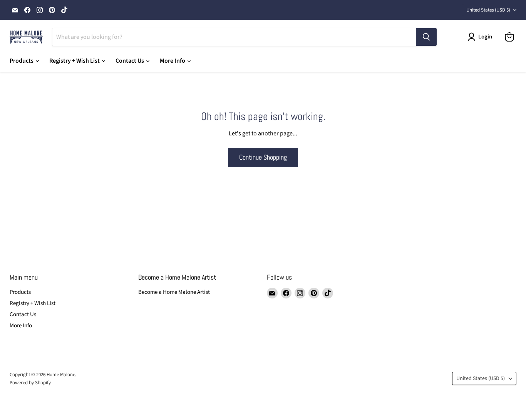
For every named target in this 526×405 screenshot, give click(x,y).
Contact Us (130, 61)
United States (488, 10)
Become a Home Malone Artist (174, 292)
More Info (173, 61)
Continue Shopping (263, 157)
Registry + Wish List (75, 61)
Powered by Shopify (30, 382)
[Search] (426, 37)
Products (22, 61)
